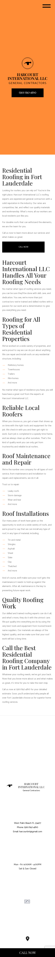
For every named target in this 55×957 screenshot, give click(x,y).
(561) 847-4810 (27, 92)
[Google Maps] (28, 940)
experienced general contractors (29, 199)
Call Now (23, 247)
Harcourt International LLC (31, 785)
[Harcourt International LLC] (27, 63)
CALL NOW (27, 952)
